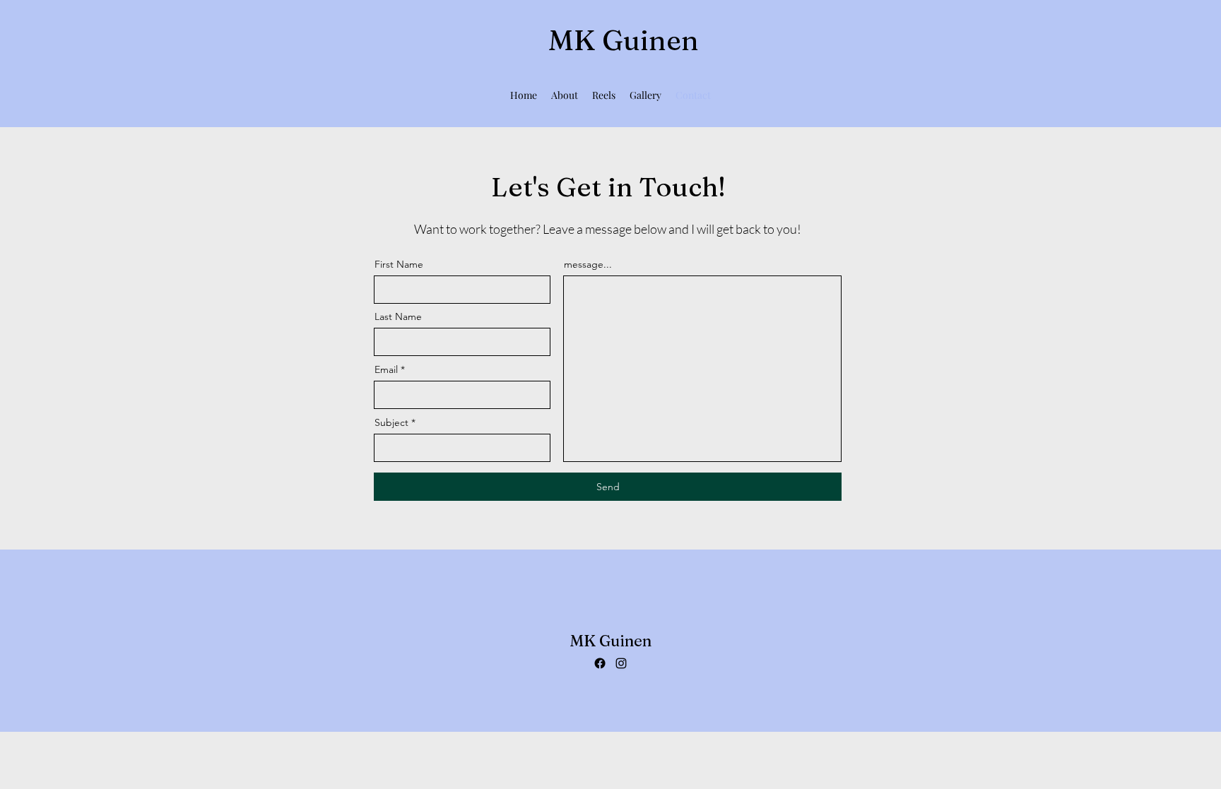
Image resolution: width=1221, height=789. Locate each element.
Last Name (398, 316)
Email (386, 369)
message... (588, 264)
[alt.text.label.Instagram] (621, 663)
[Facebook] (600, 663)
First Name (398, 264)
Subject (391, 422)
